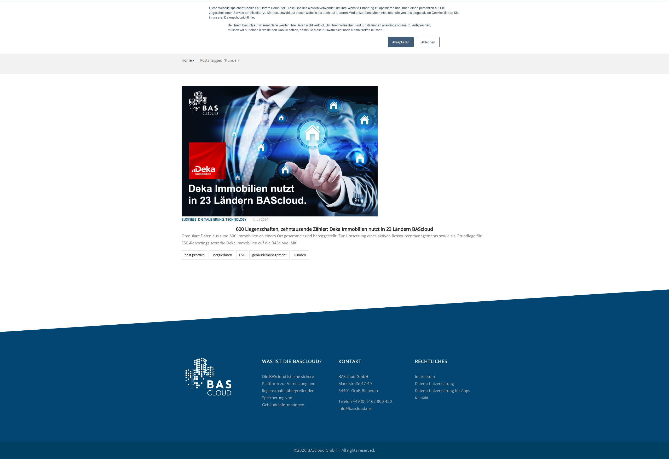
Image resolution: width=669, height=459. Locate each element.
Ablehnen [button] (428, 42)
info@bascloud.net (355, 408)
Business (189, 219)
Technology (236, 219)
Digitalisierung (211, 219)
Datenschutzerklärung (434, 383)
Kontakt (421, 397)
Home (187, 60)
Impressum (425, 376)
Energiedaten (221, 255)
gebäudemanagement (269, 255)
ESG (242, 255)
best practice (194, 255)
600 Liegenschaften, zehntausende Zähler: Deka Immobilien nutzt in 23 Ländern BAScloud (334, 229)
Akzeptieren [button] (400, 42)
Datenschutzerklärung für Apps (442, 390)
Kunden (300, 255)
